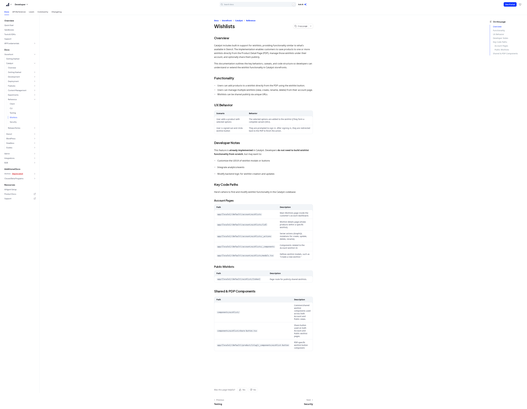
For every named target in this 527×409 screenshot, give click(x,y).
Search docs (259, 4)
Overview (497, 26)
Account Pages (501, 45)
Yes (243, 389)
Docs (216, 20)
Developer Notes (500, 38)
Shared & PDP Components (505, 53)
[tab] (7, 12)
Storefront (227, 20)
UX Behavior (498, 34)
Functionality (499, 30)
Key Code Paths (500, 42)
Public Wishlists (502, 49)
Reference (250, 20)
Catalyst (239, 20)
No (254, 389)
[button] (8, 4)
